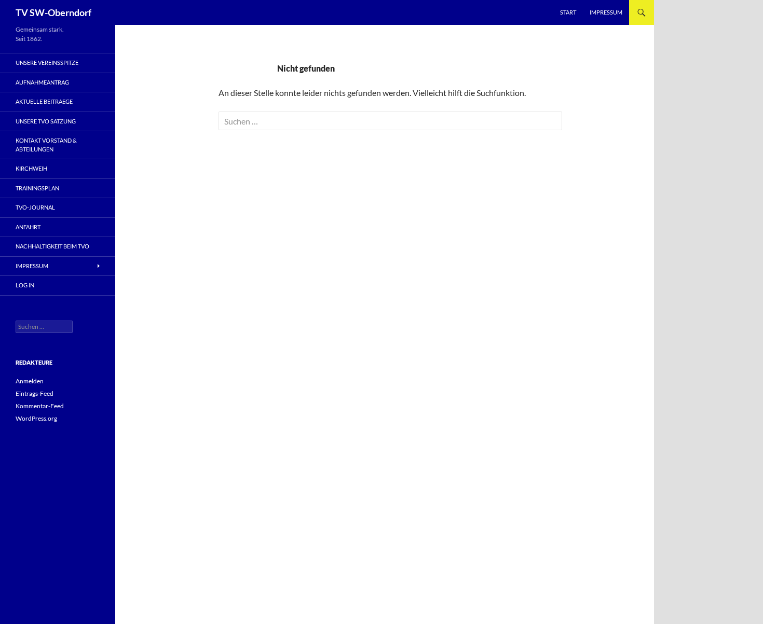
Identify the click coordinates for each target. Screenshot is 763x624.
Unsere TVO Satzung (46, 121)
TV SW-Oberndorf (53, 12)
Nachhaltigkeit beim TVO (52, 246)
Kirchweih (31, 168)
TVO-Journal (35, 207)
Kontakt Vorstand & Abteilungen (46, 144)
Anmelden (30, 381)
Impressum (606, 12)
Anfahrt (28, 227)
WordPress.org (36, 418)
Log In (25, 285)
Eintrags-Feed (34, 393)
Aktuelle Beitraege (44, 101)
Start (568, 12)
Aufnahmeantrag (42, 82)
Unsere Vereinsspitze (47, 62)
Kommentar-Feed (40, 406)
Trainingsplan (37, 188)
